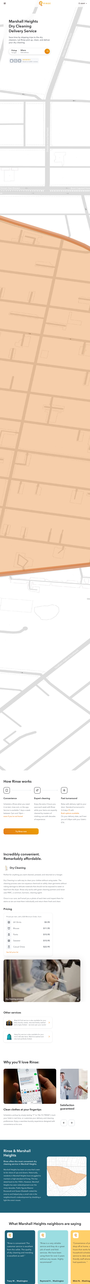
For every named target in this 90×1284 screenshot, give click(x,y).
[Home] (45, 3)
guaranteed (38, 1124)
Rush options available (70, 813)
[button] (69, 810)
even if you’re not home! (13, 816)
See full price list (12, 952)
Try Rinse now (21, 831)
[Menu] (4, 3)
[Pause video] (78, 999)
